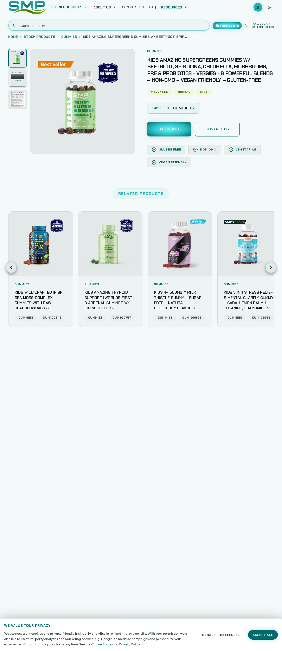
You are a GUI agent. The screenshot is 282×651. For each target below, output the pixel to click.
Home (13, 36)
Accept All (263, 635)
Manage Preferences (221, 635)
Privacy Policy (129, 644)
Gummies (69, 36)
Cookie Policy (101, 644)
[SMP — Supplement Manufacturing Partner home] (27, 7)
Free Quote (169, 129)
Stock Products (39, 36)
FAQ (152, 7)
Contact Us (133, 7)
